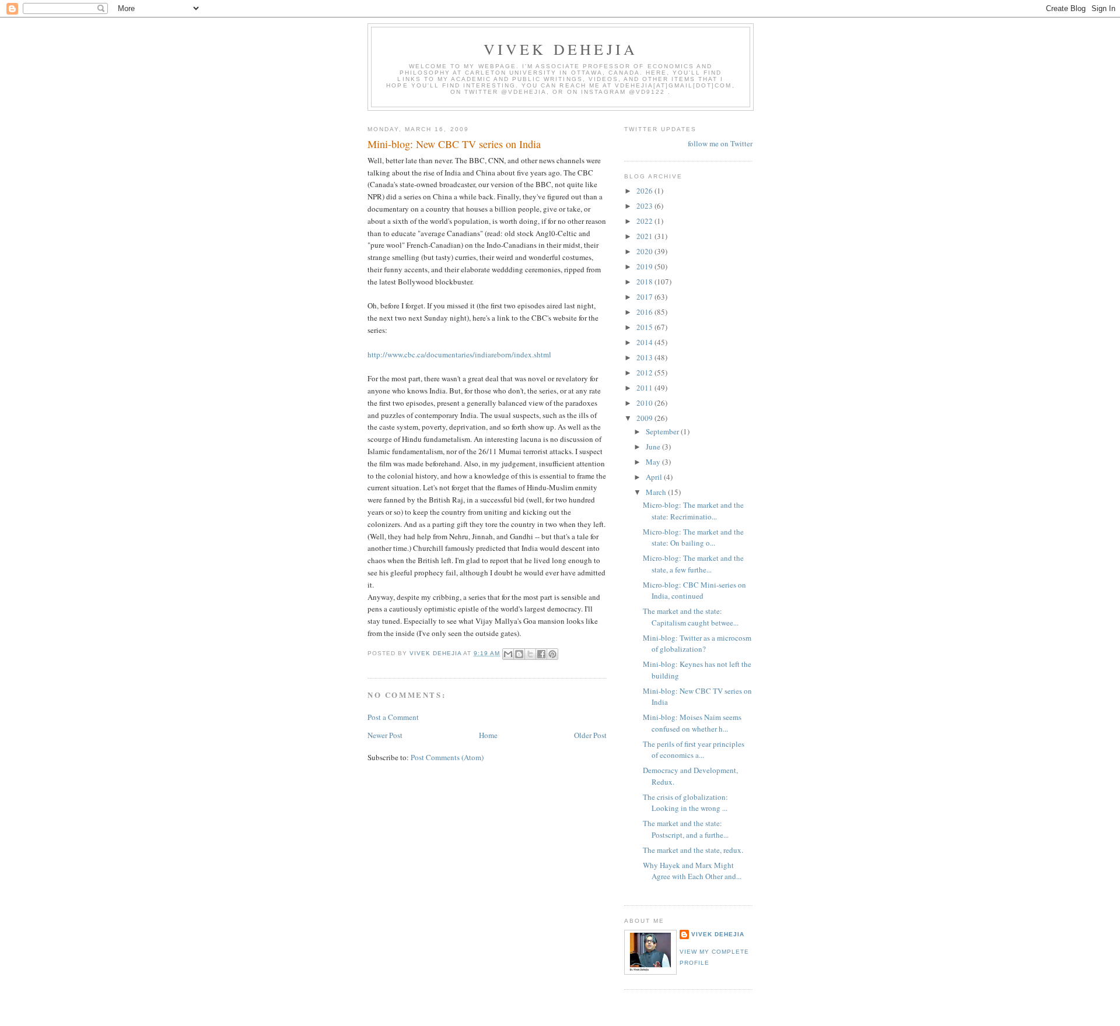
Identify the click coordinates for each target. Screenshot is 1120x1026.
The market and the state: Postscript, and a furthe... (686, 829)
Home (488, 735)
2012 (645, 372)
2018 (645, 281)
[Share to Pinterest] (552, 654)
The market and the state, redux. (693, 850)
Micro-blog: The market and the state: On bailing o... (693, 537)
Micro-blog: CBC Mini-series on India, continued (694, 590)
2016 (645, 312)
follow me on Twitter (720, 143)
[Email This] (508, 654)
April (655, 477)
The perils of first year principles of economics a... (693, 750)
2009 (645, 418)
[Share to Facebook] (541, 654)
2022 (645, 221)
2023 (645, 206)
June (654, 446)
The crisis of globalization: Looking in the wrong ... (685, 803)
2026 (645, 190)
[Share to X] (530, 654)
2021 (645, 236)
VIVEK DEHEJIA (561, 49)
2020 (645, 251)
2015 (645, 327)
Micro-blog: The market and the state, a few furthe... (693, 564)
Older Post (590, 735)
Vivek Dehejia (717, 934)
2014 (645, 342)
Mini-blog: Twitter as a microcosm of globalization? (697, 644)
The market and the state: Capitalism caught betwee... (690, 617)
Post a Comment (393, 717)
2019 (645, 266)
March (657, 492)
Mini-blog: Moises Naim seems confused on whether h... (692, 723)
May (654, 461)
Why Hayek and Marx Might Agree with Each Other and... (692, 871)
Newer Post (385, 735)
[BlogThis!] (519, 654)
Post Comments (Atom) (447, 757)
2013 (645, 357)
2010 (645, 403)
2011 (645, 387)
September (663, 431)
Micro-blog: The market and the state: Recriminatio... (693, 511)
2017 (645, 296)
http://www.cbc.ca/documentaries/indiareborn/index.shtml (459, 354)
